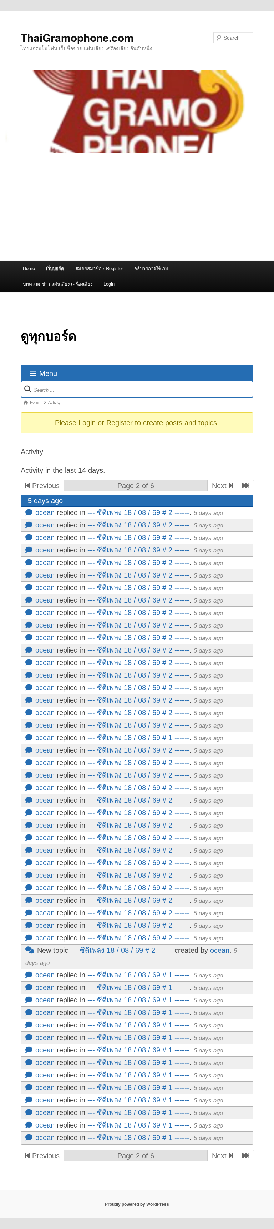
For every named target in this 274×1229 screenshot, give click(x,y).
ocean (45, 512)
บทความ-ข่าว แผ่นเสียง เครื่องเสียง (57, 283)
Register (119, 423)
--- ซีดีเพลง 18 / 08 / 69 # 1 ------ (138, 738)
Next (220, 486)
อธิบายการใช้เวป (151, 268)
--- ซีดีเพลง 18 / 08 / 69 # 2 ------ (138, 512)
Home (29, 268)
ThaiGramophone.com (77, 37)
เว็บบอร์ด (55, 268)
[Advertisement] (137, 207)
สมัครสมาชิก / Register (99, 268)
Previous (45, 486)
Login (109, 283)
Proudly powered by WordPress (137, 1204)
